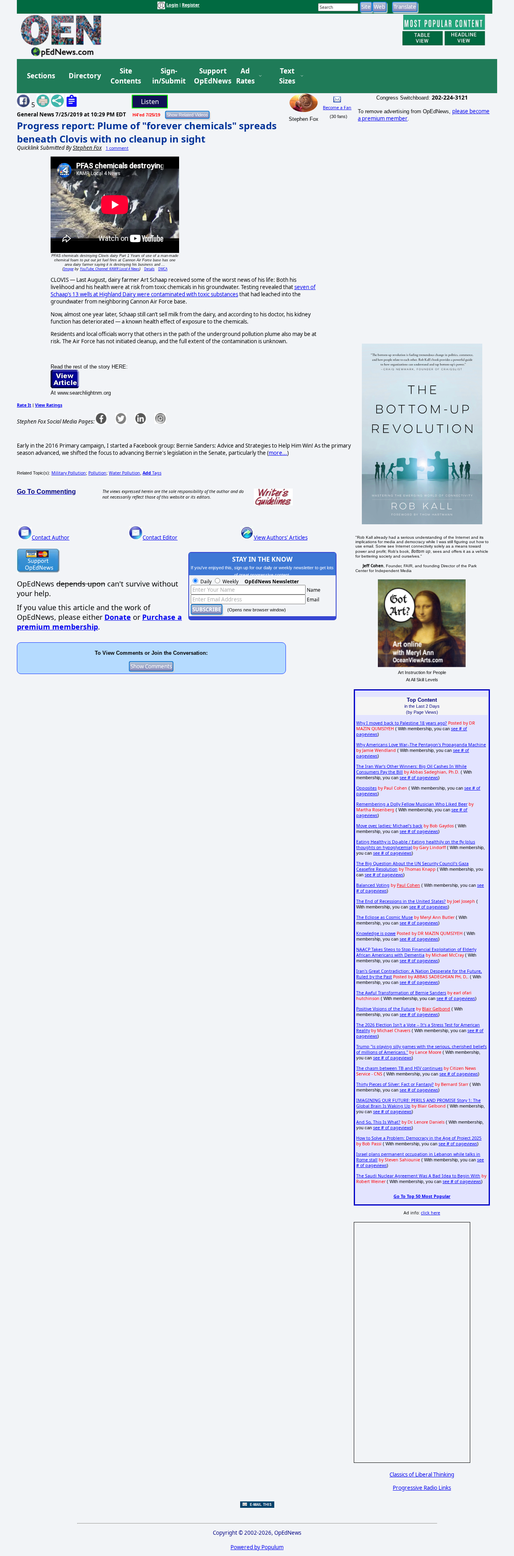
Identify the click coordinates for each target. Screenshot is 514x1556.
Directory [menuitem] (84, 75)
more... (278, 452)
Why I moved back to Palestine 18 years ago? (401, 723)
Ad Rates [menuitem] (245, 76)
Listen (150, 101)
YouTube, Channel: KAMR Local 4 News (109, 268)
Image (68, 268)
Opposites (366, 788)
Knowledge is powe (376, 933)
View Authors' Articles (281, 537)
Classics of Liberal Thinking (422, 1474)
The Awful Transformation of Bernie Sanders (401, 993)
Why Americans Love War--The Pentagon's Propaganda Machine (421, 744)
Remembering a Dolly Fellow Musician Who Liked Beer (411, 804)
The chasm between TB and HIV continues (399, 1068)
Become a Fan (337, 107)
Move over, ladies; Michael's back (389, 826)
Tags (152, 473)
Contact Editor (160, 537)
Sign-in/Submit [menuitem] (168, 76)
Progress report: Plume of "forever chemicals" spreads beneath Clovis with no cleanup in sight (147, 132)
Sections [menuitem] (41, 75)
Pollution (97, 473)
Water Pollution (124, 473)
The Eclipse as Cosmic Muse (384, 917)
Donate (117, 617)
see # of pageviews (419, 777)
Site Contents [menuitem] (125, 76)
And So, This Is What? (378, 1122)
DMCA (162, 269)
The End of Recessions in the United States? (401, 901)
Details (149, 269)
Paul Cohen (408, 885)
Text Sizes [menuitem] (287, 76)
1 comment (117, 148)
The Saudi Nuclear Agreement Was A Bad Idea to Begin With (418, 1176)
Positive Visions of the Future (385, 1009)
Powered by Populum (257, 1547)
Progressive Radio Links (422, 1487)
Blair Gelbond (436, 1009)
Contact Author (50, 537)
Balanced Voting (373, 885)
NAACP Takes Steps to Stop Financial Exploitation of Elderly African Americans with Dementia (416, 952)
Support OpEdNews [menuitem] (209, 76)
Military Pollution (68, 473)
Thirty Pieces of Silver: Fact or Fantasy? (395, 1084)
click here (430, 1213)
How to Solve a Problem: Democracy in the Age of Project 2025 (418, 1138)
